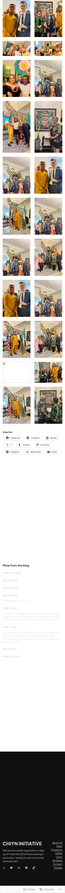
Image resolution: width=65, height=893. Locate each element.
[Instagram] (19, 867)
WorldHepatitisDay (15, 600)
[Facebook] (11, 867)
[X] (4, 867)
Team (59, 846)
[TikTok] (33, 867)
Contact (57, 863)
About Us (57, 842)
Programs (56, 849)
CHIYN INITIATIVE (22, 843)
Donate (58, 867)
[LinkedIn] (26, 867)
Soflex (58, 853)
